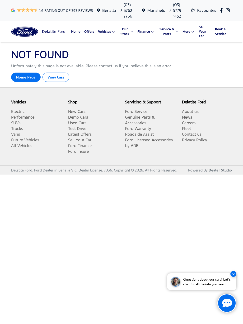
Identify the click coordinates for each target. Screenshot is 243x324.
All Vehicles (21, 145)
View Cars (55, 77)
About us (190, 111)
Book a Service (220, 31)
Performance (22, 117)
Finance (143, 32)
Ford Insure (78, 151)
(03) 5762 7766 (128, 10)
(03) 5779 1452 (177, 10)
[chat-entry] (226, 303)
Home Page (26, 77)
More (186, 32)
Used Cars (77, 122)
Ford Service (136, 111)
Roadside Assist (139, 134)
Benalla (109, 10)
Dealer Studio (220, 170)
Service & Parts (166, 31)
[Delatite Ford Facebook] (222, 10)
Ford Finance (80, 145)
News (187, 117)
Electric (17, 111)
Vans (15, 134)
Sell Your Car (202, 31)
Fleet (186, 128)
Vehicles (104, 32)
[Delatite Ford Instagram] (228, 10)
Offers (89, 32)
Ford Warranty (138, 128)
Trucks (17, 128)
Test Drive (77, 128)
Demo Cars (78, 117)
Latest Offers (80, 134)
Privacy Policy (194, 140)
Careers (189, 122)
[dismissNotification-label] (233, 274)
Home (75, 32)
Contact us (191, 134)
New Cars (76, 111)
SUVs (15, 122)
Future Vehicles (25, 140)
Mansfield (156, 10)
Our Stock (125, 31)
